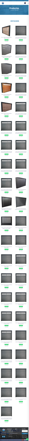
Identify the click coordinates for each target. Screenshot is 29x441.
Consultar (6, 154)
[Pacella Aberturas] (2, 3)
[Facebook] (3, 436)
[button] (18, 430)
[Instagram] (4, 436)
